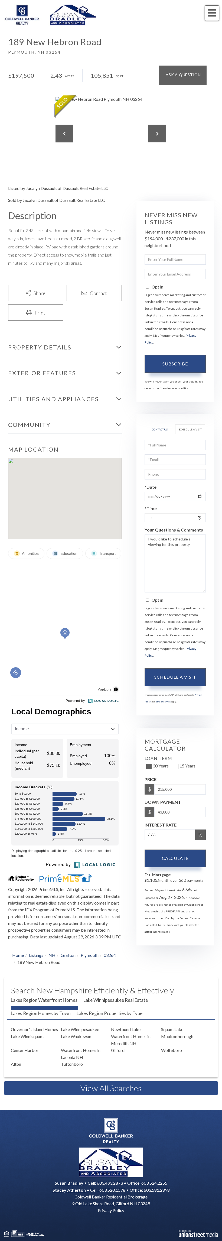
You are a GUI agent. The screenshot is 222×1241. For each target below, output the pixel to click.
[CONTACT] (183, 75)
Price (150, 779)
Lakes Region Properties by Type (109, 1013)
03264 (110, 955)
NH (52, 955)
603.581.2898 (157, 1190)
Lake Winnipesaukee (80, 1029)
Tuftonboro (72, 1064)
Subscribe (175, 363)
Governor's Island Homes (34, 1029)
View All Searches (111, 1088)
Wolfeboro (171, 1050)
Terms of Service (163, 701)
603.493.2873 (110, 1182)
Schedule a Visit (190, 429)
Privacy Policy (111, 1210)
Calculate (175, 858)
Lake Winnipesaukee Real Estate (115, 1000)
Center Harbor (24, 1050)
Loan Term (158, 758)
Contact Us (160, 429)
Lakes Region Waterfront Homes (44, 1000)
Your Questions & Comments (174, 529)
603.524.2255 (154, 1182)
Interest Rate (161, 824)
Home (18, 955)
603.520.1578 (112, 1190)
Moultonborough (177, 1036)
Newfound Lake (126, 1029)
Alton (16, 1064)
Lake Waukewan (76, 1036)
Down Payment (163, 802)
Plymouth (90, 955)
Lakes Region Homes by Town (41, 1013)
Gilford (118, 1050)
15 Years (187, 765)
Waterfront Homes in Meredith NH (131, 1040)
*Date (150, 487)
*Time (151, 508)
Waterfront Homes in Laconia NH (80, 1054)
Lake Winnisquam (27, 1036)
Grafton (68, 955)
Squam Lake (172, 1029)
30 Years (161, 765)
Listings (36, 955)
